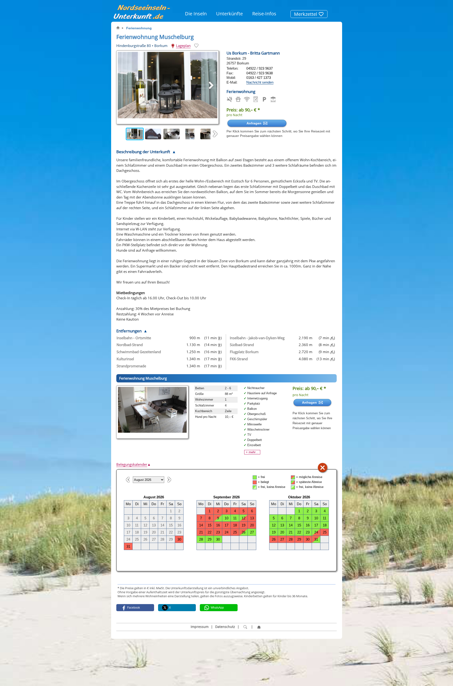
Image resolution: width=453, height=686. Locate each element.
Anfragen (255, 123)
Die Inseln (196, 13)
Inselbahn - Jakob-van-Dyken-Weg (257, 337)
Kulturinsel (125, 358)
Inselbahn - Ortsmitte (134, 337)
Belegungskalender (133, 464)
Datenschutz (225, 627)
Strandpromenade (131, 366)
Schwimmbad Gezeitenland (139, 351)
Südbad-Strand (242, 344)
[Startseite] (259, 627)
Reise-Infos (264, 13)
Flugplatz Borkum (244, 351)
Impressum (200, 627)
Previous (121, 134)
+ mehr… (252, 452)
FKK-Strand (239, 358)
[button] (135, 607)
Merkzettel (306, 14)
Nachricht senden (259, 82)
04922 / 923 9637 (259, 68)
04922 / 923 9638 (259, 73)
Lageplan (183, 45)
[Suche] (245, 627)
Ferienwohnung (139, 28)
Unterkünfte (229, 13)
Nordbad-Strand (130, 344)
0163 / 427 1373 (258, 78)
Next (215, 134)
